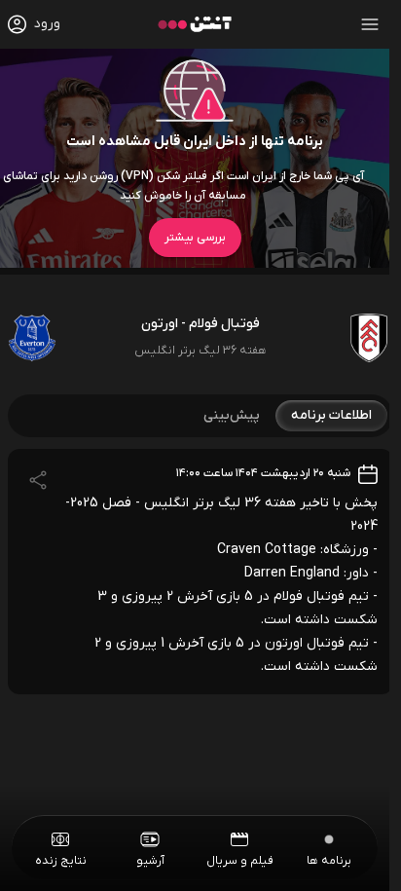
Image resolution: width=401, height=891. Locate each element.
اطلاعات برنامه (331, 415)
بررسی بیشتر (195, 237)
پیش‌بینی (231, 415)
